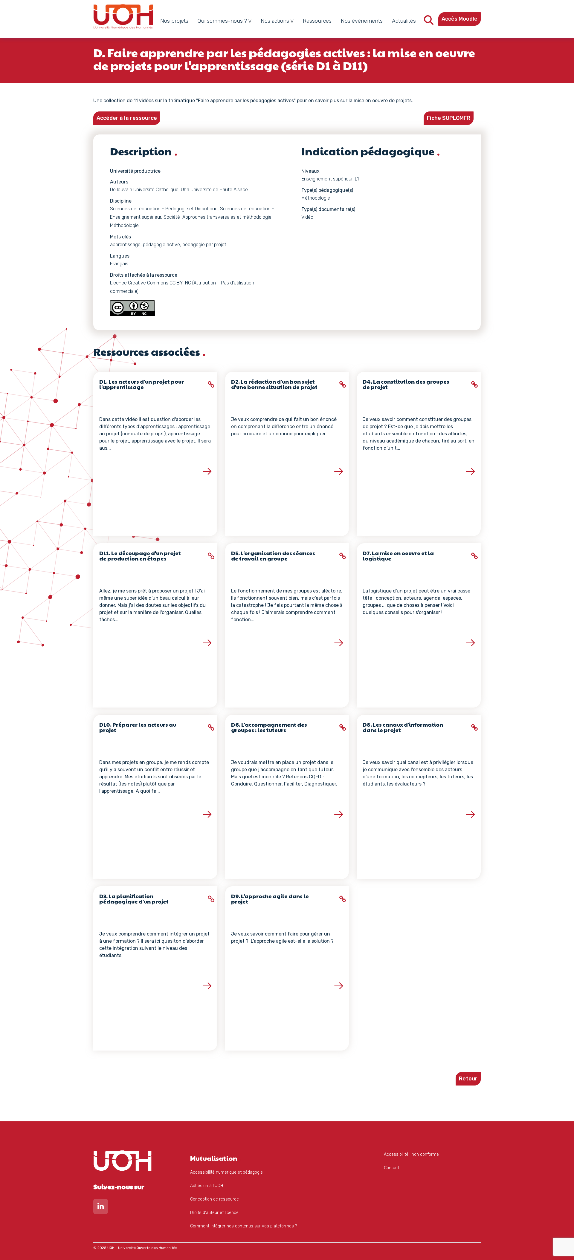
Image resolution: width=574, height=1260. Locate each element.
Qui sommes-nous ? (222, 21)
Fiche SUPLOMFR (448, 118)
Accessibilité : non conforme (411, 1154)
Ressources (317, 21)
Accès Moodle (459, 19)
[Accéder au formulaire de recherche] (428, 22)
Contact (391, 1167)
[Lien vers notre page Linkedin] (100, 1207)
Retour (468, 1078)
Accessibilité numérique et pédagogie (226, 1172)
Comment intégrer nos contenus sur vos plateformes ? (243, 1226)
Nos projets (174, 21)
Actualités (404, 21)
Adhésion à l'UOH (206, 1185)
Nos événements (362, 21)
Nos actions (275, 21)
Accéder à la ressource (127, 118)
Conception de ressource (214, 1199)
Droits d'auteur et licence (214, 1212)
